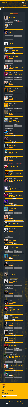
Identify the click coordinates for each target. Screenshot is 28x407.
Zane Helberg (12, 145)
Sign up (25, 0)
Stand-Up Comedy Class (15, 74)
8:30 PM (18, 328)
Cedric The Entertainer (15, 180)
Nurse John (12, 17)
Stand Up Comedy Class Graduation (15, 195)
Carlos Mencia (13, 281)
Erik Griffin (12, 32)
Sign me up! (4, 396)
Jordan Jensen (13, 274)
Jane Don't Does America (16, 67)
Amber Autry (12, 159)
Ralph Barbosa (13, 208)
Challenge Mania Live (15, 132)
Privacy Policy (8, 401)
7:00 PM (9, 60)
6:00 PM (18, 327)
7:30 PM (9, 377)
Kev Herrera (12, 83)
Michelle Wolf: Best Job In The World (15, 366)
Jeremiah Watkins (14, 223)
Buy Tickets (14, 53)
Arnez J (11, 264)
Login (27, 0)
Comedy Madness (13, 50)
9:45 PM (9, 22)
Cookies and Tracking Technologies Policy (16, 401)
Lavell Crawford (13, 56)
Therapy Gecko (13, 152)
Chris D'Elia (12, 90)
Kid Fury (11, 217)
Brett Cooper (12, 338)
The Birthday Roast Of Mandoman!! (15, 174)
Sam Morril (12, 292)
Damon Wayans (13, 374)
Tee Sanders (12, 240)
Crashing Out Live (14, 98)
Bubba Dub (11, 43)
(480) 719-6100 (24, 3)
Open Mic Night (13, 105)
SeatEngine (21, 403)
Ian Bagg (11, 323)
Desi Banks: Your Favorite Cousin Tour (15, 121)
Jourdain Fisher (13, 317)
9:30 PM (9, 328)
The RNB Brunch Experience (13, 167)
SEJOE (10, 332)
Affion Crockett (13, 230)
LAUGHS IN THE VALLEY (15, 26)
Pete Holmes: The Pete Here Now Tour (15, 356)
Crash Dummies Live (14, 302)
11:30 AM (9, 77)
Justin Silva (12, 202)
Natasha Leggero (13, 247)
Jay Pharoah (12, 345)
